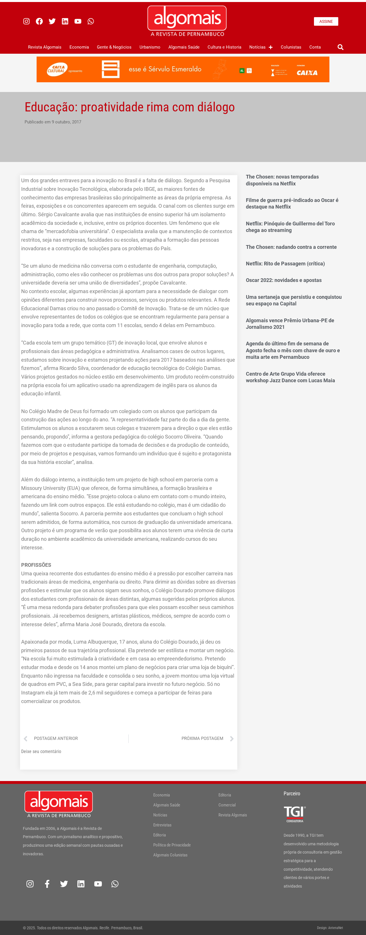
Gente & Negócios (114, 47)
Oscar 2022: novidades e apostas (284, 280)
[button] (340, 47)
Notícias (257, 47)
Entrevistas (162, 825)
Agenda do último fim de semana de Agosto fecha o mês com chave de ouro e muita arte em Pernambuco (293, 350)
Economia (79, 47)
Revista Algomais (44, 47)
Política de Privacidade (172, 845)
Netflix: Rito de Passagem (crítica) (285, 264)
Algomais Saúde (184, 47)
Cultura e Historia (224, 47)
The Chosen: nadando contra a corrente (291, 247)
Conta (315, 47)
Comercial (227, 805)
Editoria (159, 835)
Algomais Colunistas (170, 855)
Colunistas (291, 47)
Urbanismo (150, 47)
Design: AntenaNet (330, 928)
